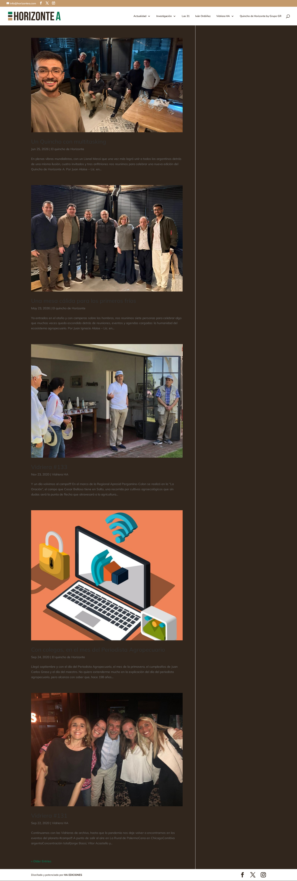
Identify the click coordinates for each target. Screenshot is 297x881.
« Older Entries (41, 861)
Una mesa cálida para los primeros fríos (83, 300)
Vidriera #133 (49, 466)
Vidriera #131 (49, 815)
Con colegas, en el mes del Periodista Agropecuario (98, 649)
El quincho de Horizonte (67, 149)
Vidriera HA (223, 16)
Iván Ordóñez (203, 16)
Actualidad (139, 16)
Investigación (164, 16)
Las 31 (186, 16)
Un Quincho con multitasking (68, 141)
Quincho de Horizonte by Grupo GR (260, 16)
